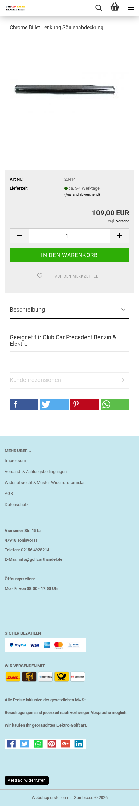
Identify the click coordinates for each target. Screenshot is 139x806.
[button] (19, 235)
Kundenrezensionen (35, 380)
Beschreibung (27, 309)
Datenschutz (16, 504)
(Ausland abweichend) (82, 194)
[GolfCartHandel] (13, 8)
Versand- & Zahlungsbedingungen (36, 471)
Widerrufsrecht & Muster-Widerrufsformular (45, 482)
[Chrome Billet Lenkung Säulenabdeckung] (69, 85)
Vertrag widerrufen (27, 780)
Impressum (15, 460)
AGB (9, 493)
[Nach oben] (121, 796)
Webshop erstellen (49, 797)
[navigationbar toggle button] (131, 8)
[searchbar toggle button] (99, 8)
